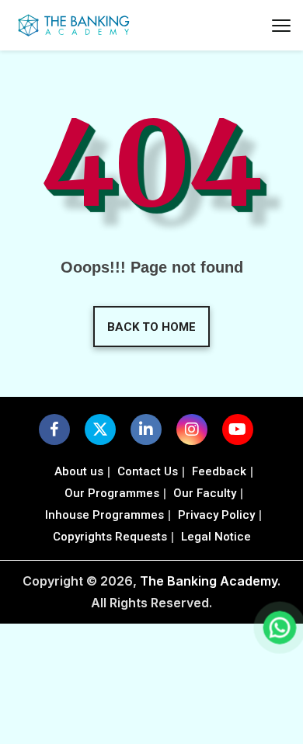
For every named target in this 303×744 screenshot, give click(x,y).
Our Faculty (204, 493)
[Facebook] (54, 429)
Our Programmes (111, 493)
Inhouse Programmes (104, 515)
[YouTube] (237, 429)
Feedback (219, 471)
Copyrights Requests (110, 537)
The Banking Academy (208, 581)
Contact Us (147, 471)
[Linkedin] (146, 429)
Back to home (151, 327)
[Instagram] (192, 429)
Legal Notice (216, 537)
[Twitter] (100, 429)
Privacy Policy (216, 515)
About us (78, 471)
